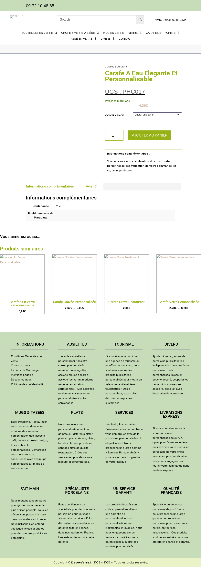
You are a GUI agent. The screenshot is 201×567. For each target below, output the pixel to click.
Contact (125, 38)
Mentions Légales (22, 374)
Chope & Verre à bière (78, 32)
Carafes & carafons (116, 66)
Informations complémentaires (50, 186)
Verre (133, 32)
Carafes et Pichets (160, 32)
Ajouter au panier (149, 135)
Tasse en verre (80, 38)
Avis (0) (92, 186)
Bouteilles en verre (37, 32)
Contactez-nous (21, 365)
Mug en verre (113, 32)
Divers (105, 38)
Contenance (114, 115)
